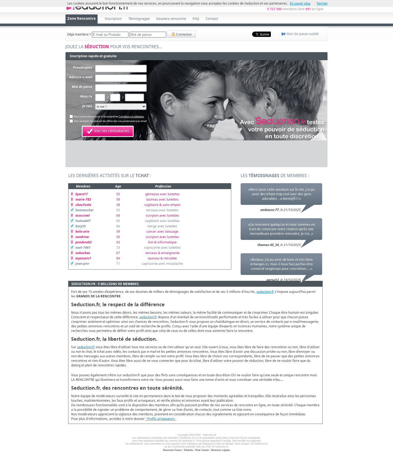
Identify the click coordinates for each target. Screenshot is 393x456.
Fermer (322, 3)
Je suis (87, 106)
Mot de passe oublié (303, 33)
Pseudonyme (82, 67)
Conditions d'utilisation (131, 116)
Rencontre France (172, 450)
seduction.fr (265, 291)
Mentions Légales (220, 450)
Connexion (183, 34)
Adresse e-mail (80, 77)
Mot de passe (82, 87)
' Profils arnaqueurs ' (160, 418)
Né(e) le (86, 96)
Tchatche (188, 450)
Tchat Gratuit (202, 450)
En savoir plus (300, 3)
